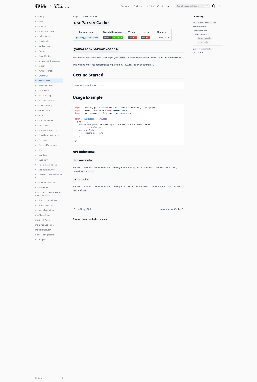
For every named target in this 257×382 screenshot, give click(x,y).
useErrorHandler (42, 41)
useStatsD (39, 21)
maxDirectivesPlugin (44, 225)
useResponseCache (44, 205)
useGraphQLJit (41, 75)
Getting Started (200, 26)
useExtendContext (43, 56)
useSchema (40, 26)
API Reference (201, 34)
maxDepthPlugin (42, 220)
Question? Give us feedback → (204, 49)
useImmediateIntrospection (47, 61)
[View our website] (41, 6)
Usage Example (200, 30)
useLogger (40, 66)
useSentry (39, 16)
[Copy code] (180, 85)
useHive (38, 150)
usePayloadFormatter (44, 71)
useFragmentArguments (46, 165)
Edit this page (198, 52)
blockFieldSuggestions (45, 234)
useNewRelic (41, 155)
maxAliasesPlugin (43, 215)
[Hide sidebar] (62, 378)
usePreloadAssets (43, 140)
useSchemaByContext (45, 31)
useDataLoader (42, 90)
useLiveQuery (41, 160)
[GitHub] (213, 6)
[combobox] (193, 6)
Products (138, 6)
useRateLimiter (42, 125)
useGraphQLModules (44, 120)
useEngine (40, 51)
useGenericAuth (42, 110)
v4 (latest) (150, 6)
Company (124, 6)
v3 (158, 6)
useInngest (40, 239)
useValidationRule (43, 36)
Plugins (168, 6)
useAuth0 (39, 115)
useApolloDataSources (45, 100)
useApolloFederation (44, 210)
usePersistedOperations (46, 145)
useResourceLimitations (46, 200)
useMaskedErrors (43, 46)
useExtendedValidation (45, 182)
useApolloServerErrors (45, 169)
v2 (162, 6)
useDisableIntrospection (46, 130)
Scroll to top (197, 56)
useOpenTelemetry (43, 105)
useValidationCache (44, 85)
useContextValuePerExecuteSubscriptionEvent (48, 193)
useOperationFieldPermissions (48, 176)
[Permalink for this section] (121, 49)
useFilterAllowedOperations (47, 135)
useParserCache (42, 80)
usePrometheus (42, 187)
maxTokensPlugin (43, 230)
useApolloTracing (43, 95)
